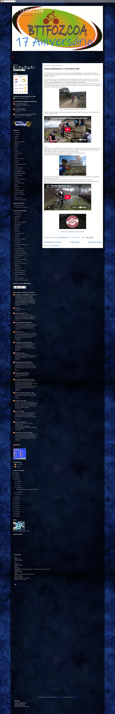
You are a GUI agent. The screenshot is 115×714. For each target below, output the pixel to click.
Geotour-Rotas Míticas (20, 164)
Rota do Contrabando (20, 422)
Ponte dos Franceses (20, 179)
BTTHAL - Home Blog (20, 400)
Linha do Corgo (18, 170)
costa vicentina (18, 153)
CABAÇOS (17, 363)
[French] (22, 67)
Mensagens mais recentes (53, 242)
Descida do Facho (19, 205)
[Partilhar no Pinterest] (92, 237)
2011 (16, 509)
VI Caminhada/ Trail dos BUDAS (22, 314)
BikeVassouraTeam (20, 353)
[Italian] (33, 67)
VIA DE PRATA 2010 (20, 109)
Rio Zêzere (17, 186)
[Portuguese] (17, 68)
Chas (16, 147)
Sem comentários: (76, 237)
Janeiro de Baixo (19, 168)
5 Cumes (17, 134)
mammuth (60, 697)
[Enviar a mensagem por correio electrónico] (83, 237)
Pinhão (16, 177)
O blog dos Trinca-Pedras (21, 373)
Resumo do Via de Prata (20, 110)
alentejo (16, 136)
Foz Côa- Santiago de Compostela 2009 (25, 114)
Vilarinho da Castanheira (21, 199)
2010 (16, 512)
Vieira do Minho (18, 197)
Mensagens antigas (94, 242)
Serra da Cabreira (19, 192)
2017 (16, 497)
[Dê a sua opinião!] (87, 237)
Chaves (16, 151)
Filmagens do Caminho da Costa (22, 105)
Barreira (16, 145)
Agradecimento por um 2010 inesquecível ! (25, 434)
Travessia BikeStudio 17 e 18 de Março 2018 (61, 69)
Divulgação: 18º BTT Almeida (22, 354)
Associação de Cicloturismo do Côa (24, 379)
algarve (16, 138)
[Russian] (25, 68)
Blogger (74, 697)
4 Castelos (17, 132)
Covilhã (16, 155)
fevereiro (18, 492)
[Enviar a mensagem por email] (86, 237)
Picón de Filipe (18, 175)
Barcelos (17, 143)
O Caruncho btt (19, 331)
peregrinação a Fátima (20, 173)
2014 (16, 503)
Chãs (16, 149)
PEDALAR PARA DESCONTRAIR (23, 362)
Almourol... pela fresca (20, 412)
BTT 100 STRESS (19, 411)
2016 (16, 499)
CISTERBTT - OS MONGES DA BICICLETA (26, 294)
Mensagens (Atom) (55, 245)
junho (17, 483)
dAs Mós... (18, 308)
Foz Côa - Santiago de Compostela (23, 115)
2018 (16, 479)
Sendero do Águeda (19, 190)
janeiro (18, 494)
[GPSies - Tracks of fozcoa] (20, 98)
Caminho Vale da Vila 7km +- (22, 207)
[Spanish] (31, 68)
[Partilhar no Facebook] (91, 237)
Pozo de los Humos (19, 182)
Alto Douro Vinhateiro (20, 141)
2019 (16, 477)
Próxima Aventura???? (21, 313)
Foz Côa (17, 160)
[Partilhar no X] (89, 237)
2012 (16, 507)
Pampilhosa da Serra (20, 171)
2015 (16, 501)
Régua (16, 184)
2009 (16, 514)
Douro (16, 156)
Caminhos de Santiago (21, 104)
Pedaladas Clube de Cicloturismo (23, 342)
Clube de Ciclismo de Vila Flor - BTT (24, 392)
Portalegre (17, 181)
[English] (16, 67)
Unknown (18, 466)
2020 (16, 475)
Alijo (16, 140)
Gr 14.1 (16, 166)
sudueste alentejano (19, 194)
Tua (16, 196)
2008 (16, 516)
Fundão (16, 162)
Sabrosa (17, 188)
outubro (18, 481)
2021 (16, 473)
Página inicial (74, 242)
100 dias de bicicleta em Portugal (23, 432)
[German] (28, 67)
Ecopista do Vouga (19, 158)
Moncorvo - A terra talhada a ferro (22, 333)
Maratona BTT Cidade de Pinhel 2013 (24, 423)
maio (17, 485)
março (18, 487)
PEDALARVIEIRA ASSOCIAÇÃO (23, 322)
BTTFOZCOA (28, 10)
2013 (16, 505)
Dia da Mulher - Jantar (20, 309)
